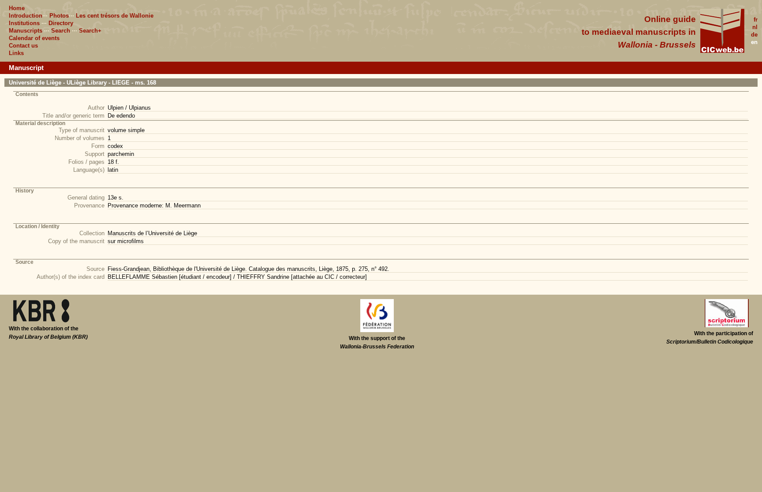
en (754, 42)
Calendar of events (34, 38)
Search (60, 30)
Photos (59, 15)
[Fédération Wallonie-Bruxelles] (377, 330)
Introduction (25, 15)
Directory (61, 23)
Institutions (24, 23)
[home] (722, 51)
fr (756, 19)
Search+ (90, 30)
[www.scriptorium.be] (726, 325)
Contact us (23, 45)
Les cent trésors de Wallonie (114, 15)
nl (755, 27)
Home (17, 8)
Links (16, 53)
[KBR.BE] (41, 320)
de (754, 34)
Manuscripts (25, 30)
